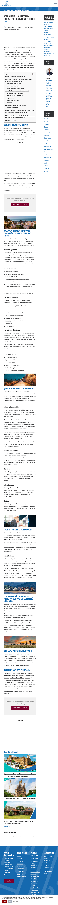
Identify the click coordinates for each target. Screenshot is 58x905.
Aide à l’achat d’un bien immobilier (16, 115)
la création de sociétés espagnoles (20, 678)
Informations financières (14, 86)
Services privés (35, 888)
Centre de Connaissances (21, 875)
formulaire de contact (23, 687)
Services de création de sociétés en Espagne (34, 864)
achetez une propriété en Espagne (21, 410)
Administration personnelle (35, 877)
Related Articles (10, 120)
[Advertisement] (20, 157)
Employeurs (47, 138)
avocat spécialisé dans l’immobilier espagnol (19, 67)
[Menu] (55, 3)
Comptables (34, 858)
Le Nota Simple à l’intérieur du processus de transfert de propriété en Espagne (19, 111)
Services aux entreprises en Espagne (35, 893)
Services (19, 858)
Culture (46, 127)
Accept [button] (4, 901)
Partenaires (20, 868)
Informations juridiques (14, 83)
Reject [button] (9, 901)
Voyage (46, 171)
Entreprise (20, 861)
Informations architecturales (15, 88)
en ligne (21, 575)
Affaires (46, 118)
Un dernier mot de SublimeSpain (15, 117)
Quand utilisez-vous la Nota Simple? (17, 91)
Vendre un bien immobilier (15, 95)
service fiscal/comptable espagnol (13, 680)
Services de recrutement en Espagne (35, 872)
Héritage (9, 102)
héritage (30, 506)
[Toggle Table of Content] (33, 74)
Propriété (6, 21)
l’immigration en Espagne (11, 676)
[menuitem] (55, 3)
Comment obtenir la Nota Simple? (16, 105)
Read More (15, 901)
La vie (45, 143)
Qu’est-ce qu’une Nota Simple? (15, 76)
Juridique (46, 135)
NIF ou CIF (7, 539)
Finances (46, 124)
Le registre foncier (12, 107)
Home (19, 856)
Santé (45, 154)
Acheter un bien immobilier (15, 93)
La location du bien (13, 100)
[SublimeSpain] (6, 3)
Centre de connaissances (21, 865)
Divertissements (48, 149)
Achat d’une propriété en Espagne (34, 883)
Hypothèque (10, 98)
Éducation (47, 132)
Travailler (46, 141)
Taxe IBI (8, 321)
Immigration (47, 146)
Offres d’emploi (21, 871)
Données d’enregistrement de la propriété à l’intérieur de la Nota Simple (19, 80)
